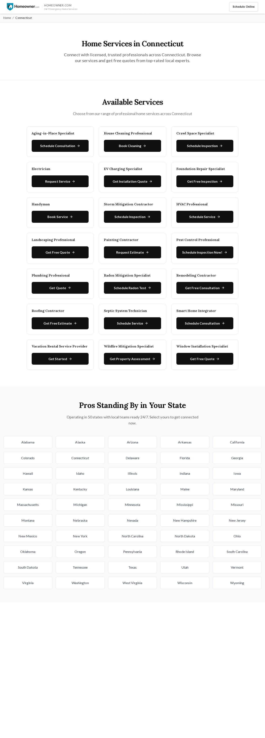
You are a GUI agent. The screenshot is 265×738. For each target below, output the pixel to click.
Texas (132, 567)
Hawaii (28, 473)
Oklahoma (27, 552)
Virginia (28, 583)
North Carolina (132, 536)
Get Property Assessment (130, 359)
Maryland (237, 489)
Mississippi (185, 505)
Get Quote (57, 288)
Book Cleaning (130, 146)
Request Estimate (130, 252)
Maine (184, 489)
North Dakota (185, 536)
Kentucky (80, 489)
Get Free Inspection (202, 181)
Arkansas (185, 442)
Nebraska (80, 520)
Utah (184, 567)
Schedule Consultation (57, 146)
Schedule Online (244, 6)
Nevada (132, 520)
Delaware (133, 458)
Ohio (237, 536)
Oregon (80, 552)
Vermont (237, 567)
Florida (185, 458)
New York (80, 536)
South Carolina (237, 552)
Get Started (57, 359)
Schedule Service (202, 217)
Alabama (27, 442)
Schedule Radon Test (130, 288)
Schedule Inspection (202, 146)
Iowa (237, 473)
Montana (28, 520)
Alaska (80, 442)
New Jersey (237, 520)
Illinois (132, 473)
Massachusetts (28, 505)
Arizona (132, 442)
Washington (80, 583)
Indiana (185, 473)
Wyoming (237, 583)
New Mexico (27, 536)
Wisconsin (184, 583)
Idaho (80, 473)
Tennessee (80, 567)
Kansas (28, 489)
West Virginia (132, 583)
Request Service (57, 181)
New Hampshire (184, 520)
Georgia (237, 458)
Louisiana (132, 489)
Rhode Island (185, 552)
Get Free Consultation (202, 288)
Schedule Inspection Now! (202, 252)
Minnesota (132, 505)
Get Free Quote (58, 252)
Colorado (28, 458)
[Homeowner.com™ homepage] (23, 6)
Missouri (237, 505)
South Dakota (28, 567)
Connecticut (80, 458)
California (237, 442)
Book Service (57, 217)
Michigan (80, 505)
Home (7, 17)
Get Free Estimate (57, 323)
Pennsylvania (132, 552)
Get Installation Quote (130, 181)
